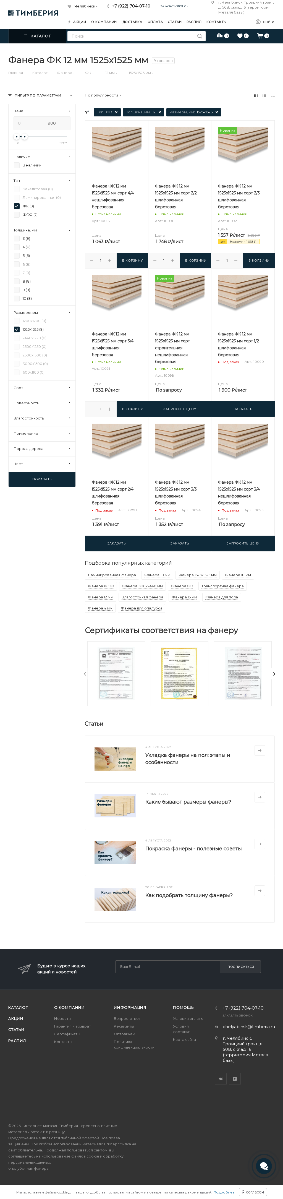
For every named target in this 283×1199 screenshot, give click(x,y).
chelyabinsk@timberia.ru (249, 1026)
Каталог (18, 1007)
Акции (15, 1018)
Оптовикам (124, 1034)
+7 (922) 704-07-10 (131, 6)
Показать (42, 479)
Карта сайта (184, 1039)
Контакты (63, 1041)
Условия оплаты (188, 1018)
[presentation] (85, 673)
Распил (17, 1040)
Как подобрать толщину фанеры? (189, 895)
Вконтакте (221, 1079)
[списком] (264, 95)
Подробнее (224, 1192)
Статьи (16, 1029)
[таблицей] (273, 95)
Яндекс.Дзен (235, 1079)
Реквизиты (124, 1026)
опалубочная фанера (28, 1168)
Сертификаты (67, 1034)
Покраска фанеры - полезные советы (193, 849)
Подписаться (240, 967)
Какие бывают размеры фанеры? (188, 802)
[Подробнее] (260, 750)
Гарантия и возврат (72, 1026)
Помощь (183, 1007)
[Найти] (200, 36)
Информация (130, 1007)
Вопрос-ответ (127, 1018)
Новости (62, 1018)
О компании (69, 1007)
